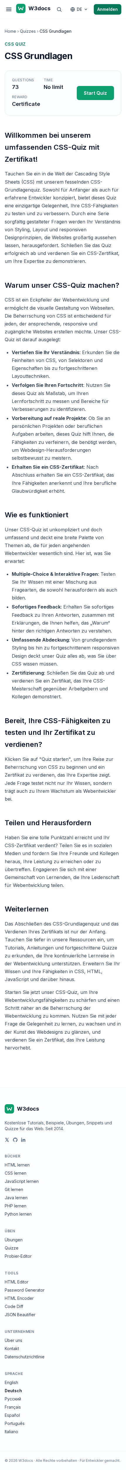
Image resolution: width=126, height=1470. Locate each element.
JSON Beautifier (20, 1314)
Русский (13, 1398)
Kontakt (12, 1348)
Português (15, 1423)
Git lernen (14, 1189)
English (11, 1382)
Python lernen (18, 1213)
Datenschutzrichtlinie (25, 1356)
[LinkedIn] (23, 1140)
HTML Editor (16, 1281)
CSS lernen (15, 1173)
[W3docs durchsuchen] (59, 9)
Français (13, 1406)
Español (12, 1415)
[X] (7, 1140)
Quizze (11, 1247)
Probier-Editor (18, 1256)
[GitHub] (15, 1140)
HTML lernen (17, 1164)
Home (10, 31)
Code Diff (14, 1306)
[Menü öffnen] (9, 9)
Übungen (14, 1239)
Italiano (11, 1431)
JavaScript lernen (22, 1181)
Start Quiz (95, 93)
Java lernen (16, 1197)
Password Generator (25, 1290)
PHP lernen (15, 1205)
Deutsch (13, 1390)
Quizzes (28, 31)
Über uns (13, 1340)
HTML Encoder (19, 1298)
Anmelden (107, 9)
